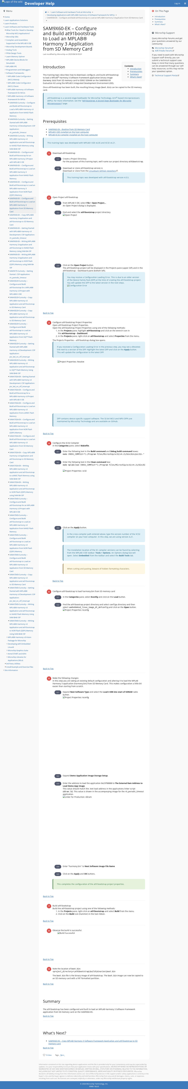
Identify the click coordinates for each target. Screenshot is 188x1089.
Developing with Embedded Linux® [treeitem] (19, 645)
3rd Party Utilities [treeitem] (13, 663)
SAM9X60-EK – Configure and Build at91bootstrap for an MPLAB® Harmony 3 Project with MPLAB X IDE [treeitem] (21, 157)
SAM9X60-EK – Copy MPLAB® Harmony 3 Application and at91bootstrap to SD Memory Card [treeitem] (21, 220)
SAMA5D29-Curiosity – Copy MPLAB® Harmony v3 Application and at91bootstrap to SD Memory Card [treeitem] (22, 302)
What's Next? (136, 77)
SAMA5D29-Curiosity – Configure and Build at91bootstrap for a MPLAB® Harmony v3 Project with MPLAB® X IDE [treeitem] (21, 287)
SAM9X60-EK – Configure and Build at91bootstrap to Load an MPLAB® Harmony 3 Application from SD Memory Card (95, 17)
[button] (37, 544)
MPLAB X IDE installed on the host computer (68, 132)
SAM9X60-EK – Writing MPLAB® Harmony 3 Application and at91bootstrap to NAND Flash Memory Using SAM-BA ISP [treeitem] (22, 246)
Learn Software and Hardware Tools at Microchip (71, 12)
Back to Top (48, 313)
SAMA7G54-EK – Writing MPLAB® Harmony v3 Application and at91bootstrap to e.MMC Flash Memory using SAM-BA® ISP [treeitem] (22, 472)
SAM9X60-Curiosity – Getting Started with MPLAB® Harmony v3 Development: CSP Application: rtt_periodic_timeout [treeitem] (22, 126)
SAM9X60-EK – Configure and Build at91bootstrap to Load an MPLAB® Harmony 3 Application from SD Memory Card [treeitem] (22, 205)
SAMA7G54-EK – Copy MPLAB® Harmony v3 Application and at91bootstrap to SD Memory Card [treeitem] (22, 457)
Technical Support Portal (166, 75)
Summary (134, 74)
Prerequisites (136, 71)
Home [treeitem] (7, 17)
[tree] (19, 17)
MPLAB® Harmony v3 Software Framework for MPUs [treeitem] (21, 98)
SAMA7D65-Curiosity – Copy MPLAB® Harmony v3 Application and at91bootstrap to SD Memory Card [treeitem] (22, 579)
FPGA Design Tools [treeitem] (13, 53)
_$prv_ (62, 1055)
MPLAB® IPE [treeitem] (11, 66)
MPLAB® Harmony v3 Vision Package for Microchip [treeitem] (19, 639)
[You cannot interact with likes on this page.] (44, 1055)
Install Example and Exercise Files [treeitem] (19, 667)
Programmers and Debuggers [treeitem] (18, 69)
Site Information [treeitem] (11, 670)
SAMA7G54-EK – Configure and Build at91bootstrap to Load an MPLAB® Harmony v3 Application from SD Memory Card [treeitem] (22, 442)
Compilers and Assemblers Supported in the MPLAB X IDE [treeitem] (18, 42)
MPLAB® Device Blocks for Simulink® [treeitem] (17, 61)
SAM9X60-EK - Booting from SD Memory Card (69, 129)
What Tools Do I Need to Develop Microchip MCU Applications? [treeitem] (19, 32)
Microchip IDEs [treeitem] (12, 36)
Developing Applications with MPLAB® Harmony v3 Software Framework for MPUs (81, 15)
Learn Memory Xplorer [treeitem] (15, 56)
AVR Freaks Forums (163, 50)
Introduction (135, 68)
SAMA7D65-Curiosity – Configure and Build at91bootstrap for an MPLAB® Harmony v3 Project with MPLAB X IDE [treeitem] (21, 505)
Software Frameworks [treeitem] (15, 73)
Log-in (177, 3)
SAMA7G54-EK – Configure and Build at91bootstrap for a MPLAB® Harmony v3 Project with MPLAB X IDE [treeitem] (22, 395)
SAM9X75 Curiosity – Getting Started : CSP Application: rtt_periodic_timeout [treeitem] (21, 274)
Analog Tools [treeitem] (11, 50)
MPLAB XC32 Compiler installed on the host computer (73, 134)
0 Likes (49, 1055)
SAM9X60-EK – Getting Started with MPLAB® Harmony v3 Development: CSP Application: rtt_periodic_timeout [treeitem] (22, 233)
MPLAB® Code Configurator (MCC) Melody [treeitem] (19, 78)
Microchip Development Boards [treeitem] (19, 46)
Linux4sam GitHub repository (102, 171)
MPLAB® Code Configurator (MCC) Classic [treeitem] (19, 84)
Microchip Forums (163, 48)
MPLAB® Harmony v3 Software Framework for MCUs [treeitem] (21, 91)
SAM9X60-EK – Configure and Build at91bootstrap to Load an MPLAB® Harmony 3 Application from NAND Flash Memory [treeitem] (22, 172)
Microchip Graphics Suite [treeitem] (18, 650)
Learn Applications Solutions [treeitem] (16, 20)
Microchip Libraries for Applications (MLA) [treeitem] (17, 659)
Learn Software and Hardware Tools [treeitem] (19, 27)
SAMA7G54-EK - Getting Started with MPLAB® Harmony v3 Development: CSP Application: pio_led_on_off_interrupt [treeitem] (22, 381)
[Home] (46, 12)
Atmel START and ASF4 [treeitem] (17, 653)
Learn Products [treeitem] (11, 23)
